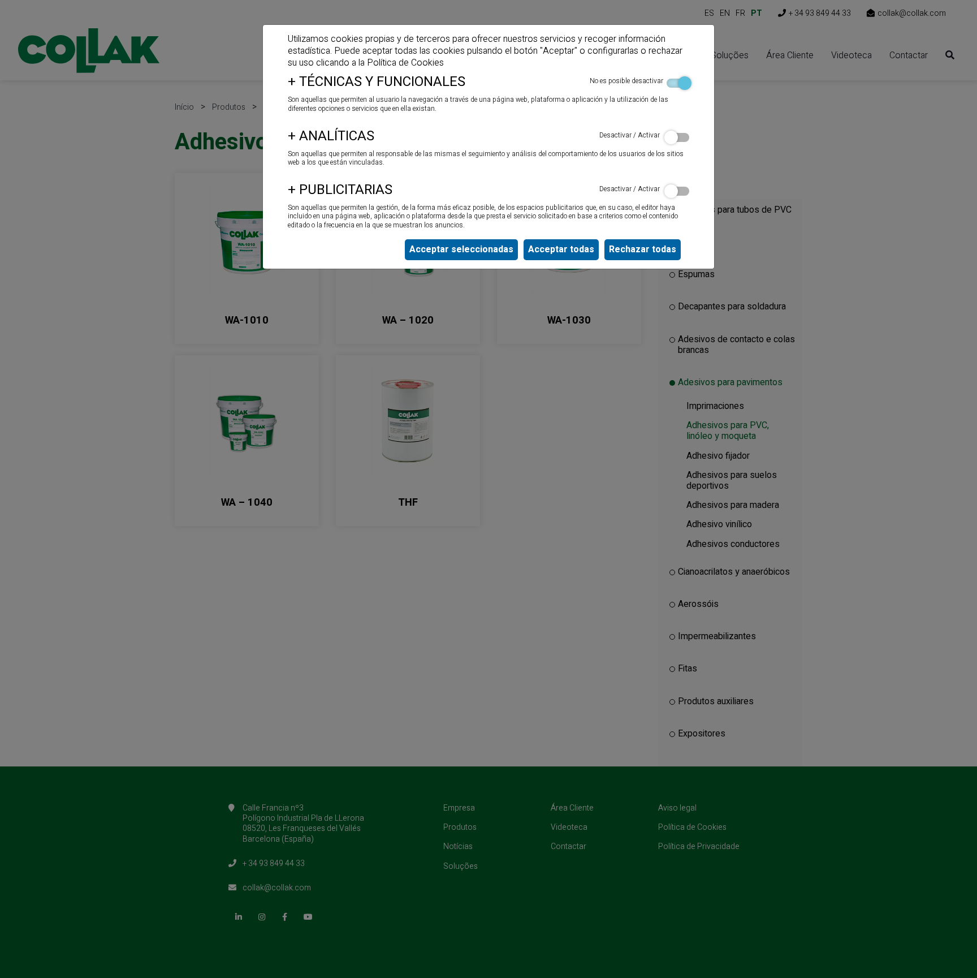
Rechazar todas (642, 249)
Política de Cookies (405, 63)
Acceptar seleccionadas (461, 249)
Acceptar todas (561, 249)
